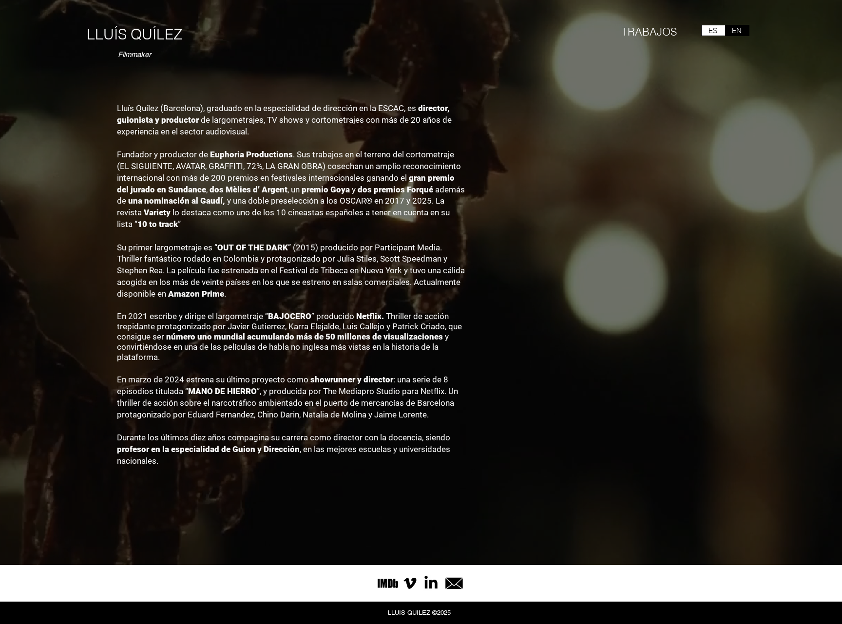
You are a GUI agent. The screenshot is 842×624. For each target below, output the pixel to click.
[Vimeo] (410, 583)
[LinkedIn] (431, 583)
